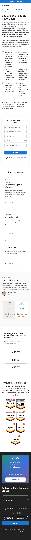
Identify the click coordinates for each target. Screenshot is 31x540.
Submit (15, 153)
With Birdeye (21, 303)
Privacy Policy (23, 157)
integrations (10, 9)
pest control (19, 9)
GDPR (4, 531)
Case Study (8, 182)
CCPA (12, 531)
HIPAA (8, 531)
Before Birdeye (9, 303)
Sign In (24, 5)
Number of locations (14, 132)
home (3, 9)
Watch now (9, 202)
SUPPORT (15, 523)
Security (23, 529)
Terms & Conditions (8, 529)
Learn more (7, 298)
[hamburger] (27, 5)
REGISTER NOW (15, 479)
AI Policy (16, 531)
